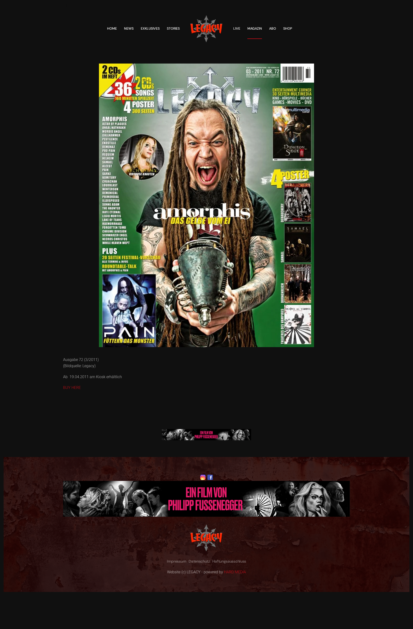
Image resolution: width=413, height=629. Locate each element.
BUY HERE (72, 387)
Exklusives (150, 28)
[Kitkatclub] (206, 434)
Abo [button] (272, 28)
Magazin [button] (254, 28)
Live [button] (236, 28)
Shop (287, 28)
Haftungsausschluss (229, 561)
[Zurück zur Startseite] (206, 28)
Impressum (176, 561)
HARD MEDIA (235, 572)
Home (112, 28)
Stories (173, 28)
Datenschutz (199, 561)
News (129, 28)
